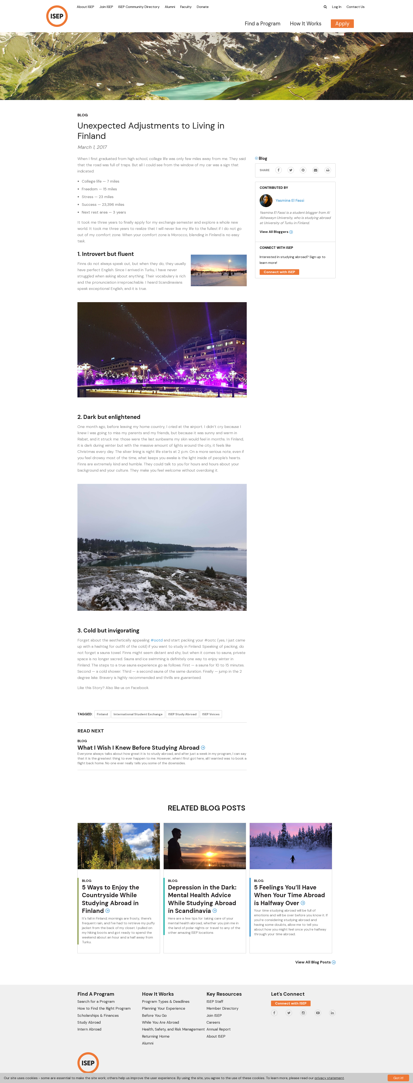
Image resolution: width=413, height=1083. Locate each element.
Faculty (186, 7)
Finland (102, 714)
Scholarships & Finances (98, 1015)
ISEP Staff (214, 1001)
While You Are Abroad (160, 1022)
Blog (82, 115)
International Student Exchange (138, 714)
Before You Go (154, 1015)
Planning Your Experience (163, 1008)
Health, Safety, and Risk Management (173, 1029)
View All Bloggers (274, 231)
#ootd (157, 640)
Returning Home (156, 1036)
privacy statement (329, 1078)
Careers (213, 1022)
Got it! (398, 1078)
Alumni (170, 7)
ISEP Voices (211, 714)
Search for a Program (96, 1001)
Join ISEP (106, 7)
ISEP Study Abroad (182, 714)
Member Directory (222, 1008)
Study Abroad (89, 1022)
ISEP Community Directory (139, 7)
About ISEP (85, 7)
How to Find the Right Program (104, 1008)
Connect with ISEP (279, 272)
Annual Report (218, 1029)
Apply (342, 23)
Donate (203, 7)
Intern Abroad (89, 1029)
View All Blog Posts (313, 962)
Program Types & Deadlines (166, 1001)
